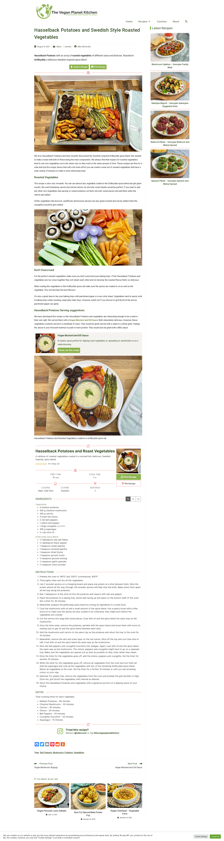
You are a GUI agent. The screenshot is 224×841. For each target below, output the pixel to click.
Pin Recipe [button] (129, 483)
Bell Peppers (46, 752)
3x (138, 499)
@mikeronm (80, 733)
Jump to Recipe (80, 67)
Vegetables (79, 752)
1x (128, 499)
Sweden (68, 47)
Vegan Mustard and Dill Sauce (83, 320)
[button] (37, 463)
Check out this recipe (68, 350)
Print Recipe (99, 67)
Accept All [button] (215, 836)
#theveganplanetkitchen (106, 733)
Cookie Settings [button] (201, 836)
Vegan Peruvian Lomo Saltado (51, 811)
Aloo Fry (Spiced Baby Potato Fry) (88, 813)
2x (133, 499)
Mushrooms (58, 752)
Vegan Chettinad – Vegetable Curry (124, 812)
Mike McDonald (84, 47)
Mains (59, 47)
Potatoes (68, 752)
